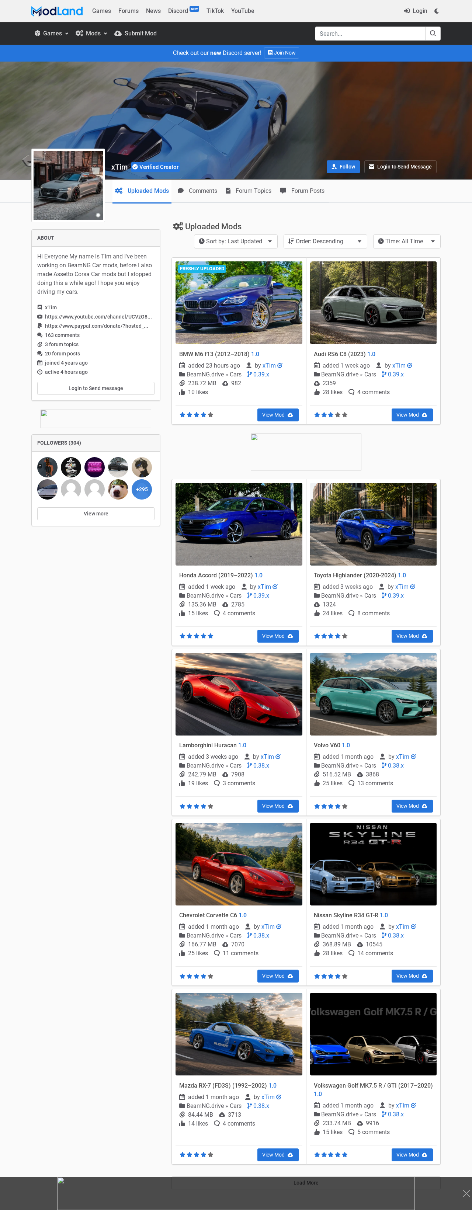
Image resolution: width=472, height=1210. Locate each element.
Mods (93, 33)
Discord (183, 10)
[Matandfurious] (47, 489)
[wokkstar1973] (118, 467)
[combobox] (236, 241)
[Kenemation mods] (71, 467)
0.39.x (260, 374)
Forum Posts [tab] (307, 190)
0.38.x (260, 765)
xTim (270, 365)
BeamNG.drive (206, 374)
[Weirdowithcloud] (94, 489)
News (153, 10)
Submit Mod (140, 33)
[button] (343, 166)
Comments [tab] (202, 190)
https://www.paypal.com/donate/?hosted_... (96, 326)
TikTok (215, 10)
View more (96, 514)
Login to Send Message (404, 167)
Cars (236, 374)
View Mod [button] (274, 415)
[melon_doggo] (118, 489)
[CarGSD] (47, 467)
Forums (128, 10)
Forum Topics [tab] (252, 190)
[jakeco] (94, 467)
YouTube (242, 10)
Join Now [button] (284, 53)
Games (101, 10)
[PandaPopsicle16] (142, 467)
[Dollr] (71, 489)
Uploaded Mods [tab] (147, 190)
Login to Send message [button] (96, 388)
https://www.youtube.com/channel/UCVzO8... (98, 317)
